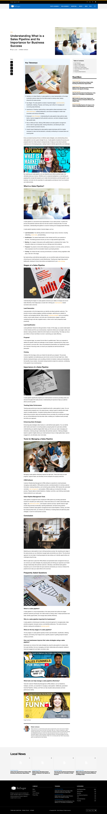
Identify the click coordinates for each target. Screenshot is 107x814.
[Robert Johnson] (27, 732)
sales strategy (61, 261)
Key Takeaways (78, 63)
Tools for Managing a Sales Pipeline (82, 68)
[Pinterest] (11, 68)
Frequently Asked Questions (80, 71)
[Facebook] (87, 2)
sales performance (31, 111)
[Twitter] (93, 2)
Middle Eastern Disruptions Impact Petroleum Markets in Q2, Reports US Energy (83, 88)
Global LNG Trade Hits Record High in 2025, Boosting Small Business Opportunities (82, 82)
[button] (95, 6)
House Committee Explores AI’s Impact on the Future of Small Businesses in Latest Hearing (83, 105)
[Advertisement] (53, 18)
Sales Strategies (36, 116)
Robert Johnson (24, 49)
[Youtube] (95, 2)
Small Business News (76, 80)
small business (58, 302)
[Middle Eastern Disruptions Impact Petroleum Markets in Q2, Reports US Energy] (42, 763)
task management (33, 489)
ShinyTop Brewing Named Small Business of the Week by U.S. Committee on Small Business (83, 93)
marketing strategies (53, 315)
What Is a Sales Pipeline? (80, 64)
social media (34, 235)
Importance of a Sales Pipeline (81, 67)
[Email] (11, 74)
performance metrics (34, 503)
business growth (45, 626)
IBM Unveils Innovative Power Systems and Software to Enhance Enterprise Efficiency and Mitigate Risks (83, 99)
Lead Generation (60, 103)
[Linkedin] (90, 2)
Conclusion (77, 70)
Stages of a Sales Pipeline (80, 65)
